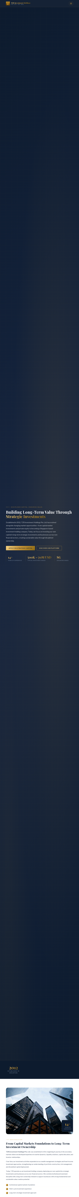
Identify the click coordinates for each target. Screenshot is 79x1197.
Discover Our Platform (49, 548)
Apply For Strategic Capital (20, 548)
